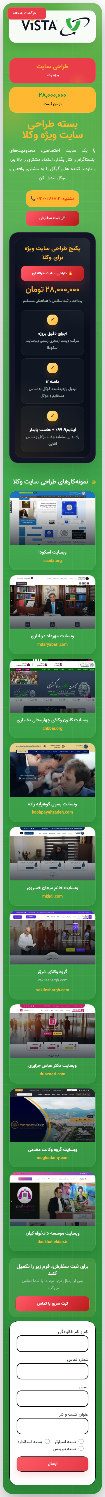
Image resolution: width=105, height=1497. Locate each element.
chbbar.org (52, 728)
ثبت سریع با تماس (52, 1303)
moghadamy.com (53, 1158)
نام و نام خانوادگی (73, 1331)
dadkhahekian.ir (53, 1242)
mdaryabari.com (52, 644)
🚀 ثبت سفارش (52, 218)
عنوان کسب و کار (73, 1414)
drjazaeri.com (52, 1074)
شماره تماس (77, 1359)
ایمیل (83, 1386)
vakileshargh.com (52, 990)
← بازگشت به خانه (27, 13)
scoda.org (52, 561)
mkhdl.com (52, 896)
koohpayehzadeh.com (52, 812)
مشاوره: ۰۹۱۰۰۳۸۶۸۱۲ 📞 (52, 198)
